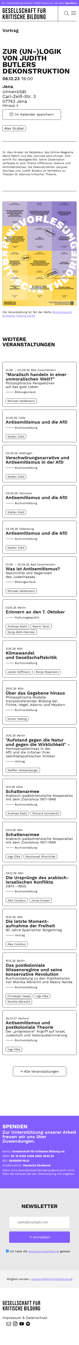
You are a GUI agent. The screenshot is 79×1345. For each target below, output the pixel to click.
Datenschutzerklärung (43, 1251)
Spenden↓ (71, 3)
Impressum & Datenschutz (24, 1318)
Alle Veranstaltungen (41, 1071)
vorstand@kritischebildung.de (52, 1279)
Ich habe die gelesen (40, 1251)
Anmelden (41, 1237)
